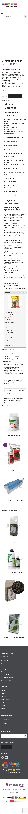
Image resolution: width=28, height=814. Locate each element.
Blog (5, 726)
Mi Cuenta (6, 660)
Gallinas (3, 708)
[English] (5, 4)
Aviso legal (6, 674)
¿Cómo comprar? (7, 666)
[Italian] (11, 4)
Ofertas (5, 723)
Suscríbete (5, 747)
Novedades (6, 719)
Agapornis (3, 696)
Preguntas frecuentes (9, 669)
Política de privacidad (8, 677)
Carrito (5, 663)
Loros (2, 702)
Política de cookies (8, 680)
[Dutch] (3, 4)
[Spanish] (16, 4)
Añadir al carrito (15, 95)
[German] (9, 4)
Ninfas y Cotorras (5, 699)
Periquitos (3, 693)
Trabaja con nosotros (6, 731)
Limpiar (21, 91)
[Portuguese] (14, 4)
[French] (7, 4)
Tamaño (5, 91)
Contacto (6, 671)
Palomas (3, 705)
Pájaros (3, 690)
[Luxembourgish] (13, 4)
